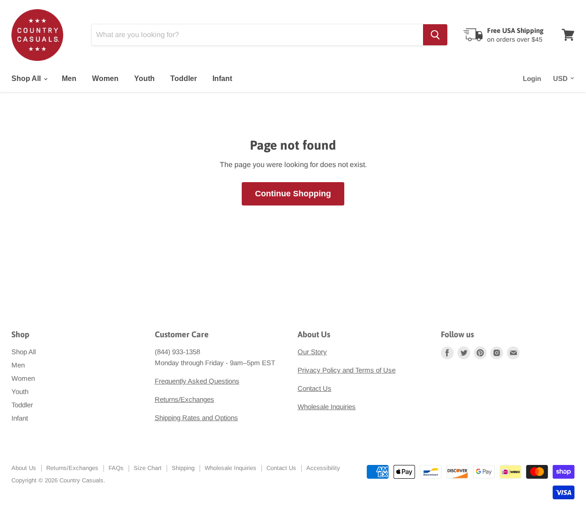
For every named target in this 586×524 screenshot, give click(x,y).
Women (105, 78)
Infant (222, 78)
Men (69, 78)
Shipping (183, 468)
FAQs (116, 468)
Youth (144, 78)
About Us (23, 468)
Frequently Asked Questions (197, 381)
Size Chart (148, 468)
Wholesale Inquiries (327, 407)
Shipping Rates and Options (196, 417)
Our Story (312, 352)
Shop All (27, 78)
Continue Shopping (293, 193)
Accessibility (323, 468)
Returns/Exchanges (184, 399)
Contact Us (314, 388)
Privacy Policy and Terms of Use (347, 370)
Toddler (183, 78)
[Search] (435, 34)
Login (532, 78)
